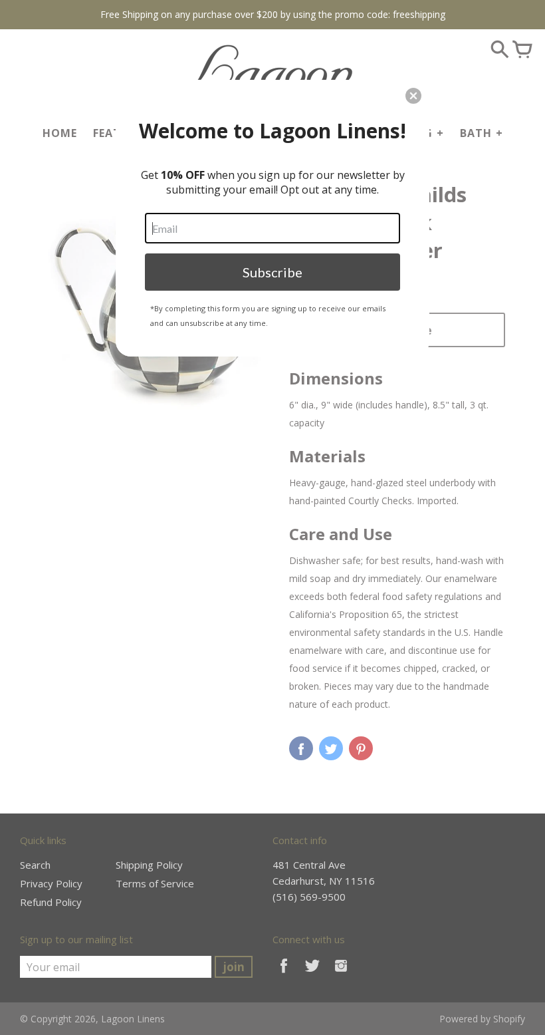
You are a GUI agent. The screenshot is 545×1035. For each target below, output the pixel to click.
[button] (413, 96)
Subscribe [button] (272, 272)
